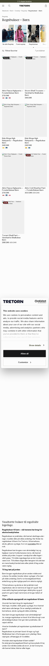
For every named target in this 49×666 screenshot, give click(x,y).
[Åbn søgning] (9, 6)
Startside (5, 11)
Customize (23, 362)
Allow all (24, 353)
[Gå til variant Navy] (6, 98)
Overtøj (17, 11)
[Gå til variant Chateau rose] (10, 98)
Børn (11, 11)
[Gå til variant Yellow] (3, 148)
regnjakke (32, 544)
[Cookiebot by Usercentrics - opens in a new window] (35, 301)
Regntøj (24, 11)
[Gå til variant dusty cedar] (3, 98)
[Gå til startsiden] (24, 6)
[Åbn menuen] (3, 6)
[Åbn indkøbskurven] (46, 6)
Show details (35, 345)
